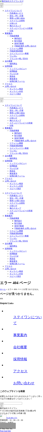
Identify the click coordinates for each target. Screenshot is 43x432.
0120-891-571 (11, 418)
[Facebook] (12, 426)
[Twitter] (9, 426)
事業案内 (20, 335)
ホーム (3, 289)
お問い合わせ (24, 383)
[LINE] (6, 426)
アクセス (20, 371)
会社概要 (20, 347)
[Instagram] (1, 426)
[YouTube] (14, 426)
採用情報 (20, 359)
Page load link (5, 431)
